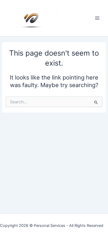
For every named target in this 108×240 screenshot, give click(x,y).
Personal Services (49, 225)
